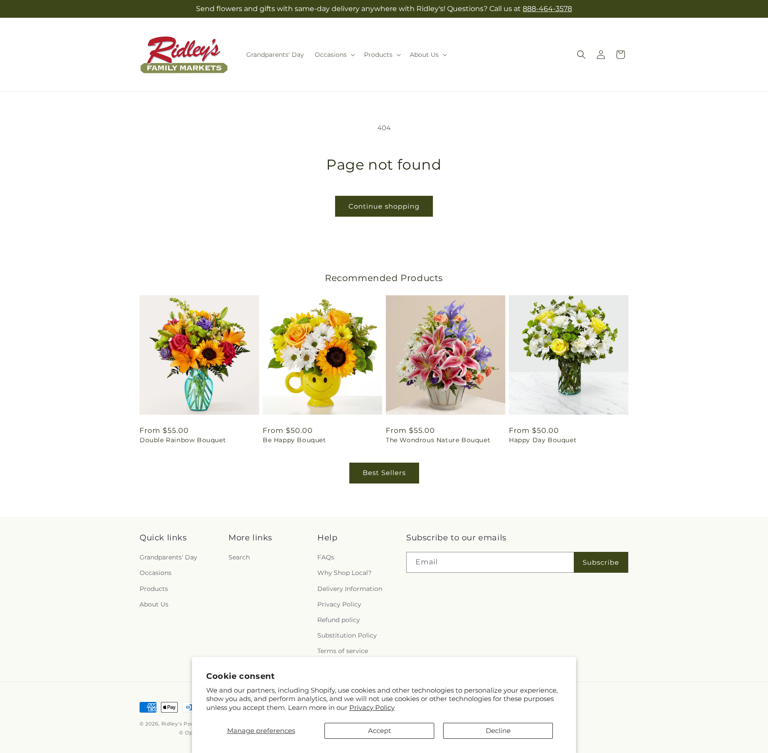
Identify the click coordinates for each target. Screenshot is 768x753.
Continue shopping (384, 206)
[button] (334, 54)
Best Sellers (384, 472)
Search (239, 557)
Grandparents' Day (168, 557)
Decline (498, 730)
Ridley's (171, 724)
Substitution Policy (347, 635)
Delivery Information (349, 589)
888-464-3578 (547, 8)
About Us (154, 604)
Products (154, 589)
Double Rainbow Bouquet (183, 440)
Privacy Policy (372, 707)
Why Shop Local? (344, 573)
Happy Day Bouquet (542, 440)
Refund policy (338, 620)
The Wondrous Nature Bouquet (438, 440)
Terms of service (342, 651)
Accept (379, 730)
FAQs (325, 557)
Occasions (156, 573)
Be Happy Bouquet (294, 440)
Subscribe (601, 562)
